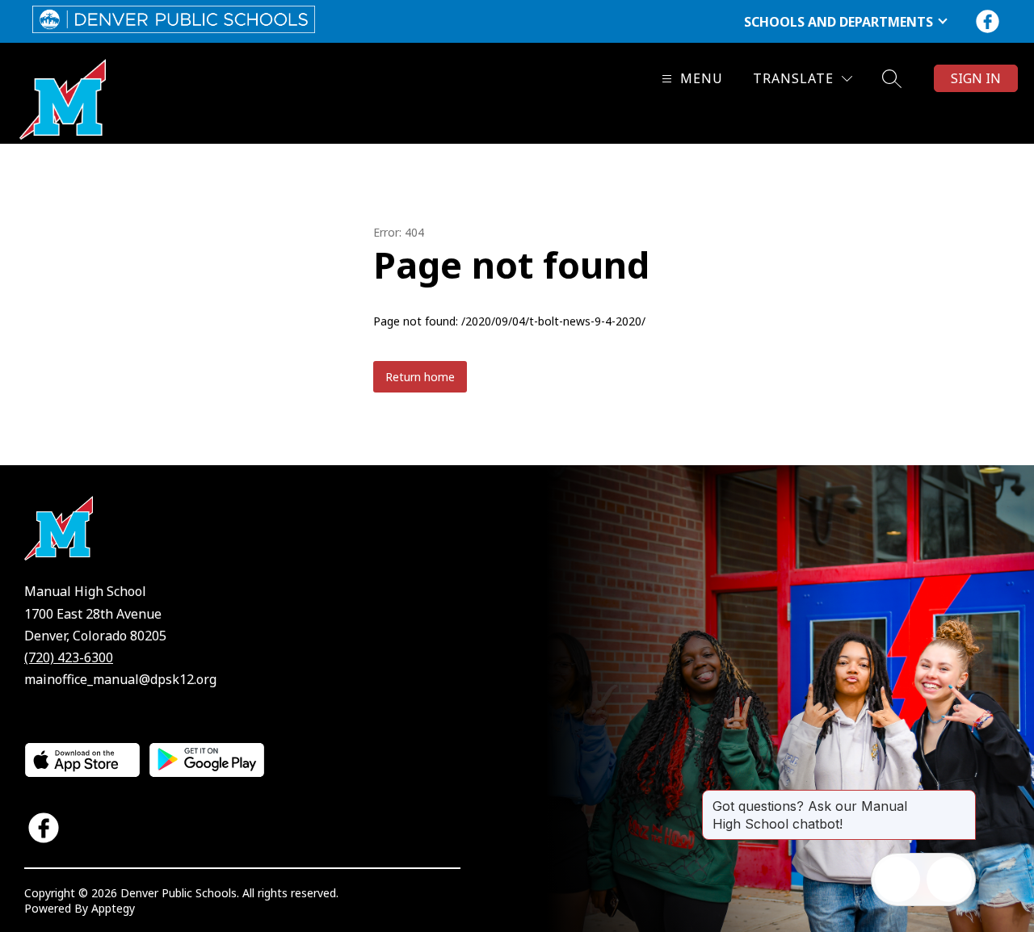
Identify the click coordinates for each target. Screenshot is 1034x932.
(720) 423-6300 (68, 657)
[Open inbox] (897, 879)
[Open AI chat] (949, 879)
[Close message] (963, 798)
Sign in (976, 78)
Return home (420, 376)
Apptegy (113, 908)
